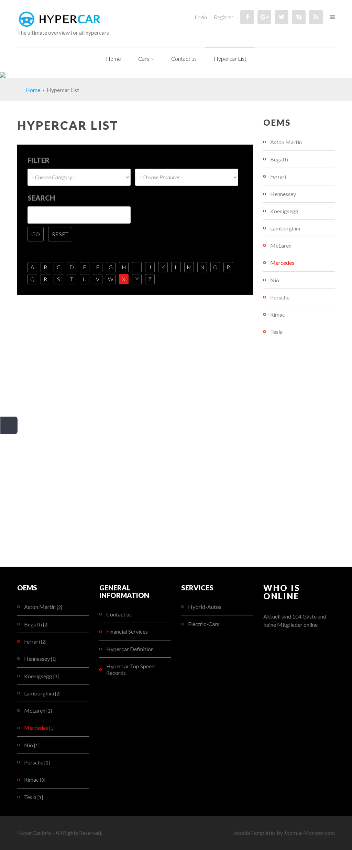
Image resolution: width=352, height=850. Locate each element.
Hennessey (283, 194)
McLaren (281, 245)
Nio (274, 280)
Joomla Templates (254, 832)
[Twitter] (281, 17)
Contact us (119, 614)
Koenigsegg (284, 211)
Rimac (277, 314)
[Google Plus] (264, 17)
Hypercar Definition (130, 649)
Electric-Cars (203, 624)
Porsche (279, 297)
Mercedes (282, 262)
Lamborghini (285, 228)
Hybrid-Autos (204, 606)
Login (201, 17)
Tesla (276, 331)
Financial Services (127, 631)
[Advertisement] (299, 453)
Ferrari (278, 176)
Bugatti (279, 159)
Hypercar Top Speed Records (130, 669)
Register (223, 17)
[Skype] (299, 17)
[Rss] (316, 17)
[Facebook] (247, 17)
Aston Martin (286, 142)
